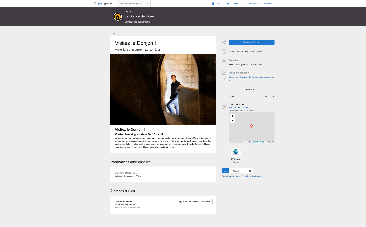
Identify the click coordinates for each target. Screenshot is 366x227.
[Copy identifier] (250, 170)
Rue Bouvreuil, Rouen (238, 107)
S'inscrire (268, 3)
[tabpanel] (163, 94)
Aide (217, 3)
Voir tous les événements (137, 22)
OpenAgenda (228, 176)
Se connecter (253, 3)
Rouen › (128, 11)
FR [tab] (114, 33)
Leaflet (246, 141)
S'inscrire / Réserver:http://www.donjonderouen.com (251, 78)
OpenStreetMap (258, 141)
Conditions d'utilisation (251, 176)
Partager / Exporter (251, 42)
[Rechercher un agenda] (147, 3)
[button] (251, 126)
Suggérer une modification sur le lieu (193, 201)
